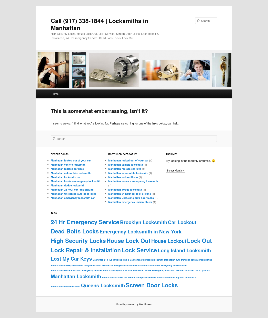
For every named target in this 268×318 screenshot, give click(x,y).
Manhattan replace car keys (67, 169)
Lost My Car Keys (71, 258)
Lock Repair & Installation (86, 250)
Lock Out (199, 240)
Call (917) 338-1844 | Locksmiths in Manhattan (99, 24)
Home (55, 94)
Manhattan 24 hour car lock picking (72, 189)
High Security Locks (78, 240)
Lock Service (139, 250)
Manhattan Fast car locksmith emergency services (76, 270)
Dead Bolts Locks (75, 231)
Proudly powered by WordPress (134, 304)
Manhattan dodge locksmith (68, 185)
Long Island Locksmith (184, 250)
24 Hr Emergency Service (85, 222)
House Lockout (168, 240)
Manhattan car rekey (61, 265)
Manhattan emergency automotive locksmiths (125, 265)
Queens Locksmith (103, 285)
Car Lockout (182, 222)
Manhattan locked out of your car (71, 160)
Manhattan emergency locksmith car (73, 198)
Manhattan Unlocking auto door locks (73, 193)
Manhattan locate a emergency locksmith (75, 181)
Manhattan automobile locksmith (71, 173)
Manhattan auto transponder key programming (188, 259)
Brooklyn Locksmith (143, 222)
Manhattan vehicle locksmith (68, 164)
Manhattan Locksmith (76, 276)
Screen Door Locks (152, 285)
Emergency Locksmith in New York (140, 231)
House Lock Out (128, 240)
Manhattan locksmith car (66, 177)
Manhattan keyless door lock (117, 270)
